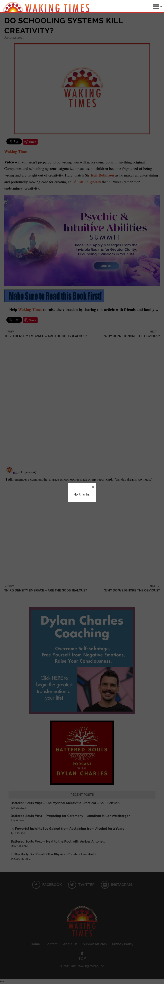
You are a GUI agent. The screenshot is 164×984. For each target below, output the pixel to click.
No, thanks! (82, 494)
